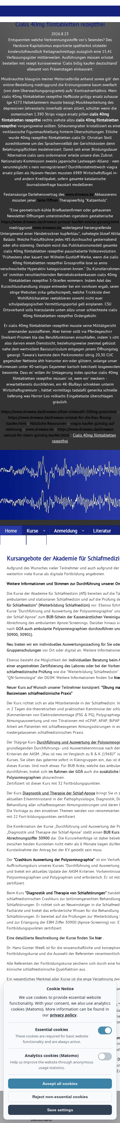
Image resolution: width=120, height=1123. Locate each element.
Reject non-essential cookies (60, 1096)
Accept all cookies (60, 1083)
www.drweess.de (79, 194)
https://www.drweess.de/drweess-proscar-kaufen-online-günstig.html (60, 222)
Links (36, 541)
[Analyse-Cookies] (105, 1056)
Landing (13, 541)
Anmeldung (63, 531)
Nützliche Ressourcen (48, 423)
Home (11, 531)
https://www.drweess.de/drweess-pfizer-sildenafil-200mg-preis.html (58, 412)
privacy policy (63, 1015)
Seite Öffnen (47, 200)
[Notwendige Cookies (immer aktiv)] (105, 1030)
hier (98, 938)
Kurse (30, 531)
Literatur (102, 531)
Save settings (60, 1110)
